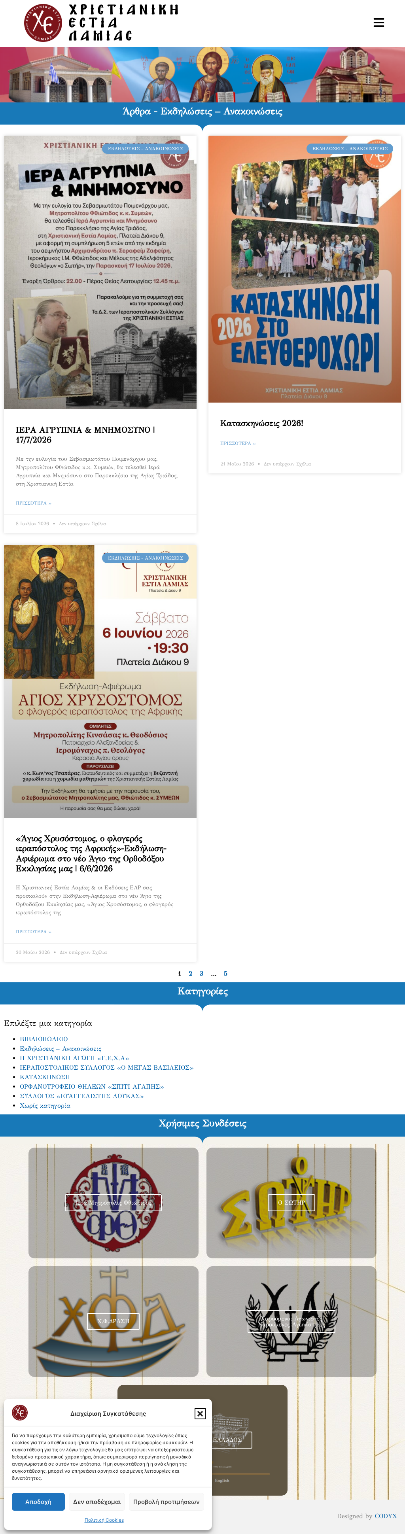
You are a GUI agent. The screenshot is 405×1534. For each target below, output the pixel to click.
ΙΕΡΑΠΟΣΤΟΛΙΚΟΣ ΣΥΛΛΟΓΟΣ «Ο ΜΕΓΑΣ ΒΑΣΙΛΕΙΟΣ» (106, 1067)
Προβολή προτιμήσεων (166, 1502)
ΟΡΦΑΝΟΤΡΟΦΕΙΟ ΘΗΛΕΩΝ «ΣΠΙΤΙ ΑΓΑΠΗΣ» (92, 1086)
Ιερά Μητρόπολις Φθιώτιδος (113, 1202)
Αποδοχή (38, 1502)
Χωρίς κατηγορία (45, 1105)
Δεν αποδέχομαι (97, 1502)
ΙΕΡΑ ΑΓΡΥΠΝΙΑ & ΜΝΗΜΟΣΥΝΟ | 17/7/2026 (85, 435)
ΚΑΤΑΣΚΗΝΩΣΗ (45, 1077)
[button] (200, 1414)
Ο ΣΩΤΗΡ (291, 1202)
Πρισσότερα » (33, 503)
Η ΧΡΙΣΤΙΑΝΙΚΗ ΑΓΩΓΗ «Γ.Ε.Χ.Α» (74, 1058)
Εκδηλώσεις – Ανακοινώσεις (60, 1048)
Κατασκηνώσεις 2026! (261, 423)
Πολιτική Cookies (104, 1520)
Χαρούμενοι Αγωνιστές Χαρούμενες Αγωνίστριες (291, 1321)
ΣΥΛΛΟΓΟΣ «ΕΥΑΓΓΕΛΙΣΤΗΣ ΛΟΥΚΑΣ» (82, 1096)
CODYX (386, 1516)
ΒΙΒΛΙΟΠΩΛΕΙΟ (44, 1039)
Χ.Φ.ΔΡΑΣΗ (113, 1321)
